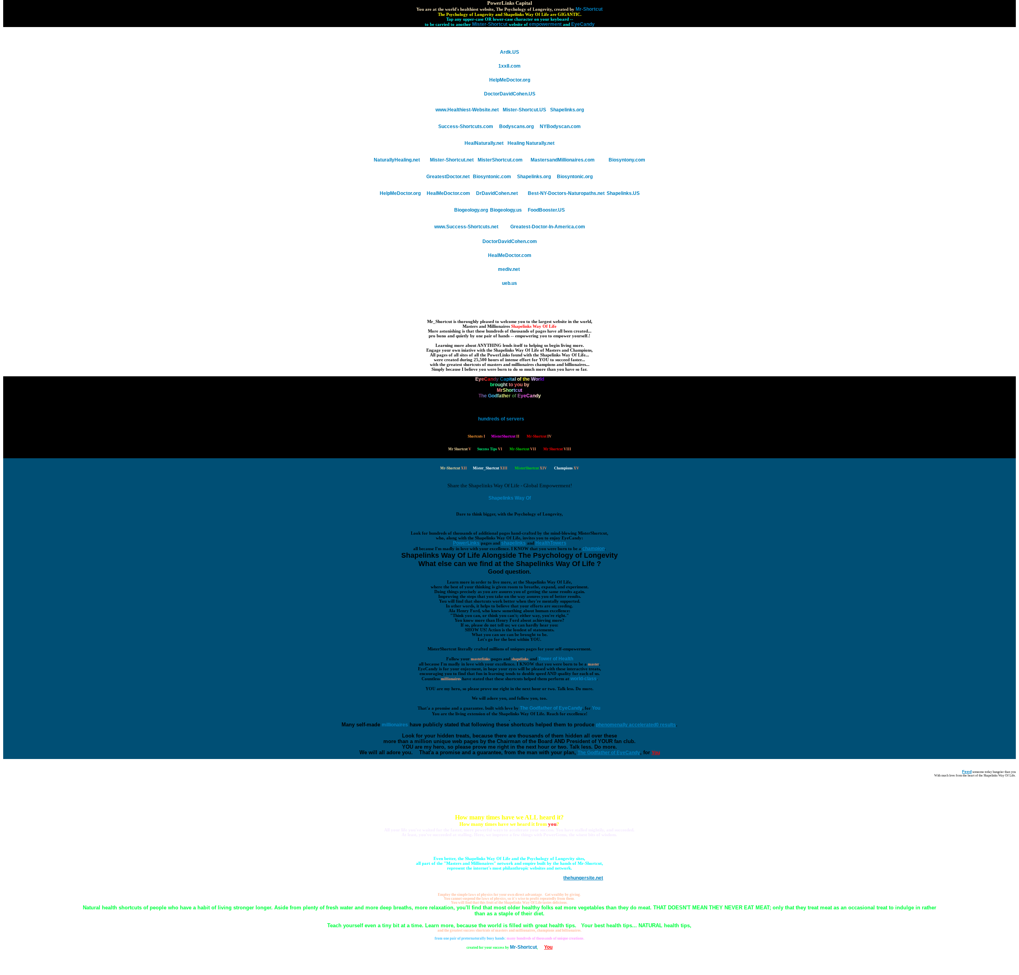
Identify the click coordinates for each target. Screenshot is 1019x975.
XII (453, 468)
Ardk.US (509, 52)
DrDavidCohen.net (497, 193)
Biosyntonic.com (492, 176)
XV (566, 468)
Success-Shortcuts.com (465, 126)
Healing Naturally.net (531, 143)
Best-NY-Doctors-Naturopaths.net (566, 193)
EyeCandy (583, 24)
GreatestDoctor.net (448, 176)
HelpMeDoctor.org (509, 80)
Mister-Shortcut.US (524, 110)
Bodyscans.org (516, 126)
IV (539, 436)
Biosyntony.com (627, 160)
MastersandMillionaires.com (563, 160)
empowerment (545, 24)
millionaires (451, 679)
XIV (531, 468)
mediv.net (509, 269)
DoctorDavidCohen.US (509, 94)
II (505, 436)
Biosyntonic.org (575, 176)
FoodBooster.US (546, 210)
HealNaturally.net (484, 143)
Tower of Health (555, 659)
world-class (583, 678)
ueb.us (509, 283)
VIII (557, 449)
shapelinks (520, 659)
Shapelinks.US (623, 193)
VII (523, 449)
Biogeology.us (506, 210)
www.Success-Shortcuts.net (466, 227)
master (593, 664)
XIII (490, 468)
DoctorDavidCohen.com (509, 241)
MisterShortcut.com (500, 160)
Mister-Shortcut (490, 24)
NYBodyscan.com (560, 126)
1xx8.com (509, 66)
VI (489, 449)
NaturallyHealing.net (397, 160)
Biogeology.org (471, 210)
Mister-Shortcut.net (452, 160)
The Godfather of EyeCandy (551, 708)
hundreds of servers (501, 419)
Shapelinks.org (567, 110)
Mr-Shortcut (589, 9)
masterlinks (480, 659)
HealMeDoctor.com (448, 193)
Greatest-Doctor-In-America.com (547, 227)
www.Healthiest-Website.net (467, 110)
